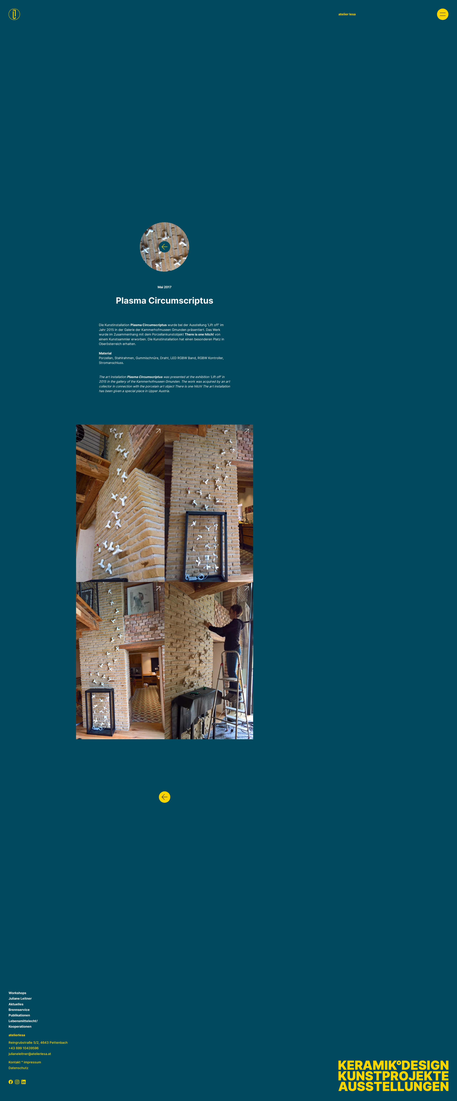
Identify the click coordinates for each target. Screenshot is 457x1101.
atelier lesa (347, 14)
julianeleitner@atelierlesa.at (30, 1054)
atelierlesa (17, 1035)
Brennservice (19, 1010)
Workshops (17, 993)
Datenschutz (18, 1068)
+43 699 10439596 (24, 1048)
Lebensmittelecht (23, 1021)
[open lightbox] (120, 503)
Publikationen (19, 1015)
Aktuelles (16, 1004)
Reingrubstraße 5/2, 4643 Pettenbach (38, 1042)
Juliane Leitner (20, 998)
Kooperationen (20, 1026)
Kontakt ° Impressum (25, 1062)
